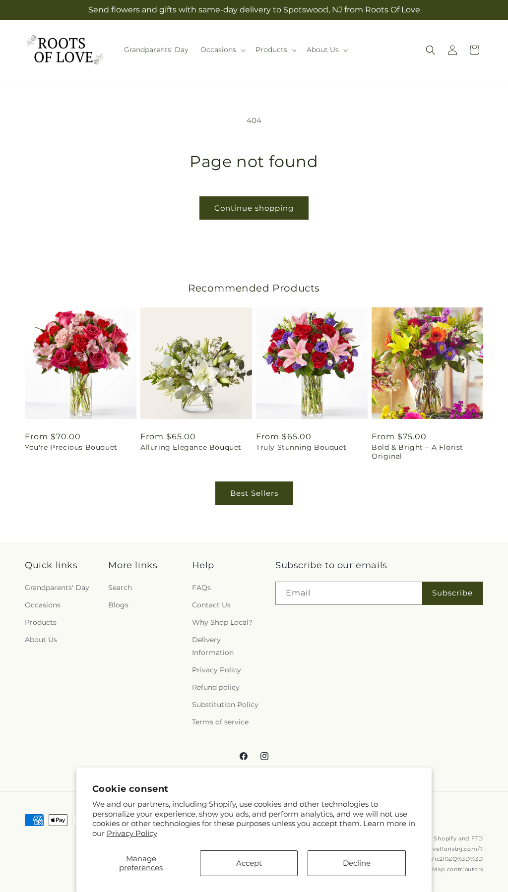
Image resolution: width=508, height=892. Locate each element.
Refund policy (216, 687)
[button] (222, 49)
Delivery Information (213, 645)
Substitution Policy (225, 704)
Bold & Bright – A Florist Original (417, 452)
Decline (357, 863)
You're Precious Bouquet (71, 447)
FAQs (201, 587)
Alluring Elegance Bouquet (191, 447)
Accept (249, 863)
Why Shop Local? (222, 622)
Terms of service (220, 721)
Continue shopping (254, 208)
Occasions (43, 604)
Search (120, 587)
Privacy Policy (132, 833)
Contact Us (211, 604)
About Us (41, 639)
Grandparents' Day (57, 587)
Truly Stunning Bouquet (301, 447)
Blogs (118, 604)
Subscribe (452, 592)
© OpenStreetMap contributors (436, 869)
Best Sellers (254, 493)
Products (41, 622)
